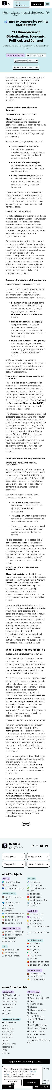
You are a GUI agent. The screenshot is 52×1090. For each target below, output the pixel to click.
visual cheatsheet (16, 55)
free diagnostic (20, 4)
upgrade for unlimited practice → (26, 1061)
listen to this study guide (27, 67)
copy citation (22, 61)
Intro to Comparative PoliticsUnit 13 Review (26, 23)
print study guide (37, 55)
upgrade (37, 4)
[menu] (47, 4)
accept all (31, 1082)
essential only (12, 1082)
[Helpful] (24, 823)
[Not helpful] (28, 823)
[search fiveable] (9, 4)
